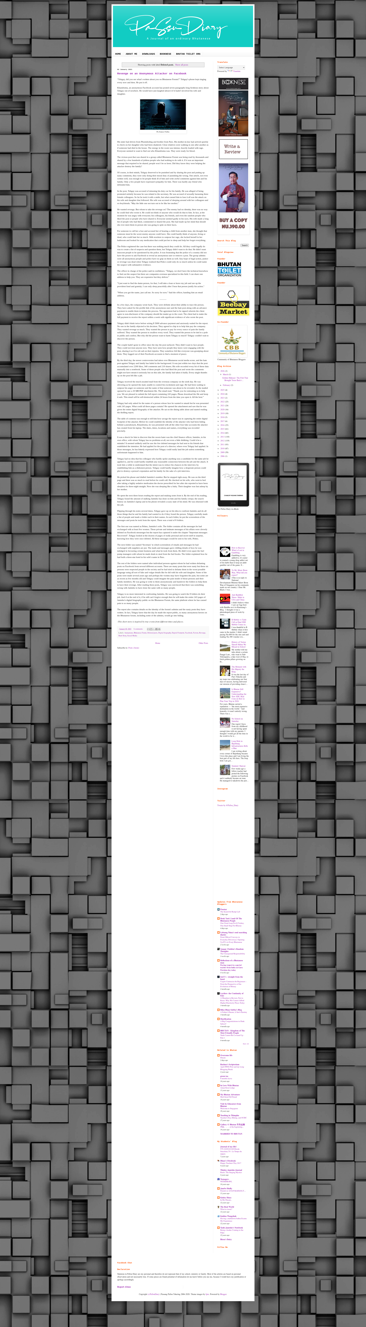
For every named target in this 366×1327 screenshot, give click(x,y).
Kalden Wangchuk (228, 1216)
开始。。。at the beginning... (232, 1127)
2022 (222, 401)
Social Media (132, 635)
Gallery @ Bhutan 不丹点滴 (232, 1124)
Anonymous (128, 633)
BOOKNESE (165, 54)
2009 (222, 452)
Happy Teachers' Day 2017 (230, 1163)
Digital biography (164, 633)
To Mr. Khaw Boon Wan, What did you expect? (239, 572)
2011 (222, 444)
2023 (222, 397)
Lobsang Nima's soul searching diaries (233, 933)
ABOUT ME (131, 54)
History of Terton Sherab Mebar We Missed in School (239, 644)
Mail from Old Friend (228, 1097)
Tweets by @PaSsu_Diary (227, 805)
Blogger (223, 1294)
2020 (222, 409)
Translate (236, 71)
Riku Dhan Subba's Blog (231, 1009)
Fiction (195, 633)
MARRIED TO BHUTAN (231, 1133)
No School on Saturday (237, 719)
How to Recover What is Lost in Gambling (238, 550)
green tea (224, 1076)
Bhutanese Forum (140, 633)
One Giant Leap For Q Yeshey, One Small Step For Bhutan (232, 924)
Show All (246, 1044)
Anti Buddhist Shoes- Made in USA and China (238, 597)
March (226, 374)
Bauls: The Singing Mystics (231, 1172)
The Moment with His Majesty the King (239, 669)
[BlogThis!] (151, 629)
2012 (222, 440)
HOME (118, 54)
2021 (222, 405)
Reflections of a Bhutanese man (231, 961)
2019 (222, 413)
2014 (222, 432)
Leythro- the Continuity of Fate (231, 994)
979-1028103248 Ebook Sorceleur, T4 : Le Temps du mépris (231, 1151)
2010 (222, 448)
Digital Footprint (178, 633)
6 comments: (139, 629)
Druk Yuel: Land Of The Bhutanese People (231, 919)
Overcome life (226, 1055)
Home (157, 643)
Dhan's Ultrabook (228, 1160)
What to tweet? (226, 1209)
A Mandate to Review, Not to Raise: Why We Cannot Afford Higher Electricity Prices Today (232, 1000)
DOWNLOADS (148, 54)
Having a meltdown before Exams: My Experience (233, 1219)
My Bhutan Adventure (230, 1094)
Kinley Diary (225, 1197)
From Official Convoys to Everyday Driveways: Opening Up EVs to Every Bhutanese (232, 939)
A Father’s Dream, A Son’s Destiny (233, 1012)
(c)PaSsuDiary (153, 1294)
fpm (207, 1294)
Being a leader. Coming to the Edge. (231, 1231)
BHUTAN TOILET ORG (188, 54)
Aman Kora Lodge (227, 1087)
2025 (222, 390)
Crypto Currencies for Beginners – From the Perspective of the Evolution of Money (233, 984)
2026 (222, 371)
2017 (222, 421)
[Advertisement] (233, 854)
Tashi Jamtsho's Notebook (231, 1227)
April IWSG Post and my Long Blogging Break (232, 1067)
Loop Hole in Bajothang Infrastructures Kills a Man (240, 745)
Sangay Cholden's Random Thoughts (232, 950)
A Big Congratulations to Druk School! (232, 1022)
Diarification (225, 1018)
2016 (222, 425)
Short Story (122, 635)
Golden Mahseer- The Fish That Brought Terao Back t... (235, 379)
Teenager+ (224, 1179)
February (227, 385)
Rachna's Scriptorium (229, 1064)
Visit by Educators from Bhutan (230, 1105)
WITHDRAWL (226, 1181)
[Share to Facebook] (156, 629)
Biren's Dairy (226, 1239)
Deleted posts (152, 633)
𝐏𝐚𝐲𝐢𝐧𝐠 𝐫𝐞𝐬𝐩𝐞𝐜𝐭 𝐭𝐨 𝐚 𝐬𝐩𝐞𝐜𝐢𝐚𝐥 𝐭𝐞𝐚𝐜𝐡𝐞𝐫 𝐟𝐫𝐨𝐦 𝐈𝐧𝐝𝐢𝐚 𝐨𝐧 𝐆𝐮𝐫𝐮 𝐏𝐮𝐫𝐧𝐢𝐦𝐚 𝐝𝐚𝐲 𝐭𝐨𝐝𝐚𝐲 (231, 967)
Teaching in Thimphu (229, 1115)
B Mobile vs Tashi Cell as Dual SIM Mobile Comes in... (239, 622)
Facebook (188, 633)
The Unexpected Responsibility (232, 953)
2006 (222, 456)
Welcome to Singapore (229, 1108)
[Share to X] (153, 629)
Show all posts (181, 64)
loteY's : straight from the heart (231, 978)
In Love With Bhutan (229, 1085)
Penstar (223, 909)
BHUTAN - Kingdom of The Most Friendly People (232, 1031)
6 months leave (226, 1078)
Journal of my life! (228, 1146)
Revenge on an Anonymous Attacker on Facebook (151, 73)
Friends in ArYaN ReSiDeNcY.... (233, 1190)
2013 (222, 436)
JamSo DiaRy (226, 1188)
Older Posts (203, 643)
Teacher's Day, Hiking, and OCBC (233, 1117)
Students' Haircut (238, 766)
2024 (222, 394)
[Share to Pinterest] (159, 629)
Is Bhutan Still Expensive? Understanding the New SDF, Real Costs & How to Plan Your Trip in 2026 (233, 695)
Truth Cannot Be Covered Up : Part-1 (232, 1036)
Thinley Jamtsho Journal (231, 1169)
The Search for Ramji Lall (230, 911)
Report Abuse (124, 1286)
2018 (222, 417)
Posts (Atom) (133, 647)
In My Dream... (226, 1200)
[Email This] (148, 629)
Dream (222, 1057)
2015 (222, 428)
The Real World (227, 1206)
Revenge (202, 633)
